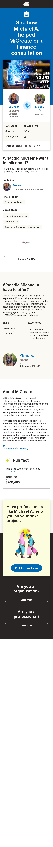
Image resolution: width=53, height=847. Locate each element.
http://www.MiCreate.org (15, 448)
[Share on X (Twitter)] (30, 145)
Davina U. (13, 106)
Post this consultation (26, 568)
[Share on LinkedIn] (34, 145)
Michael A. (26, 355)
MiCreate (10, 471)
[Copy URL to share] (38, 145)
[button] (4, 4)
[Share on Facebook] (26, 145)
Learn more (26, 599)
